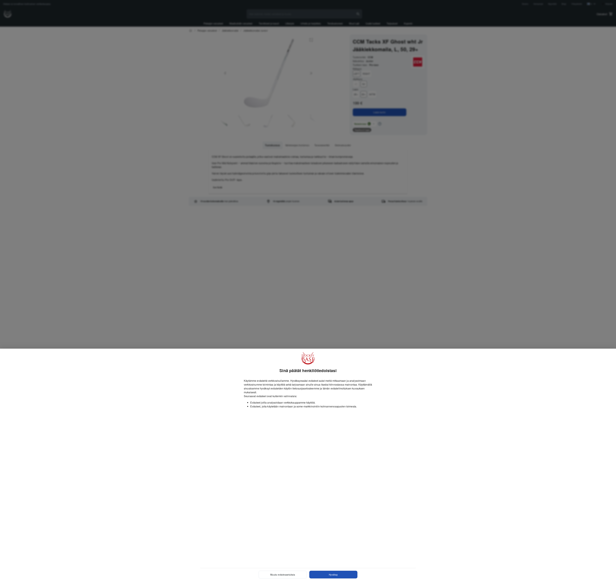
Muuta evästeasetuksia (282, 574)
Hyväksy (333, 574)
